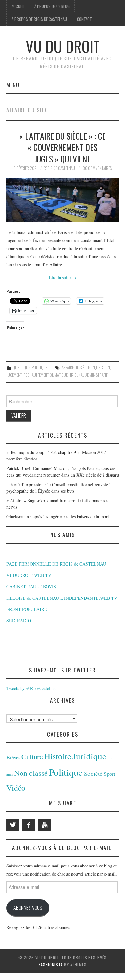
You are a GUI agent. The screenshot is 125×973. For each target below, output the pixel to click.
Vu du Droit (63, 46)
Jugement (13, 375)
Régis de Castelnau (59, 168)
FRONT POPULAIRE (26, 609)
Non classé (31, 773)
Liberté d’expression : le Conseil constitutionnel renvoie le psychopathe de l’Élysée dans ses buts (59, 487)
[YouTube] (44, 825)
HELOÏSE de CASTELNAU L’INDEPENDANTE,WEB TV (61, 598)
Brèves (13, 757)
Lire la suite (62, 277)
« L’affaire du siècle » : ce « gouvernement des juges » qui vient (62, 147)
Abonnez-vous (27, 907)
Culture (32, 756)
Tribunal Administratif (89, 375)
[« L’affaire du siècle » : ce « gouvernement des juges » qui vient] (62, 200)
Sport (109, 773)
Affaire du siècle (76, 368)
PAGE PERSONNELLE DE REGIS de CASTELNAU (56, 564)
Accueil (18, 6)
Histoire (57, 756)
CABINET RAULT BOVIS (31, 586)
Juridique (22, 368)
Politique (39, 368)
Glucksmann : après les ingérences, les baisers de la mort (57, 517)
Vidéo (15, 788)
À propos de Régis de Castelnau (39, 19)
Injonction (101, 368)
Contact (84, 19)
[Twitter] (12, 825)
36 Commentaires (97, 168)
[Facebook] (28, 825)
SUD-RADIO (18, 620)
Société (93, 773)
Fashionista (51, 964)
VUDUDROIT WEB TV (28, 575)
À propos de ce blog (52, 6)
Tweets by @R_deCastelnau (31, 688)
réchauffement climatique (45, 375)
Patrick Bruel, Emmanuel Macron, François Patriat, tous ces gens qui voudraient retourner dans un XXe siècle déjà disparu (62, 471)
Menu (12, 85)
